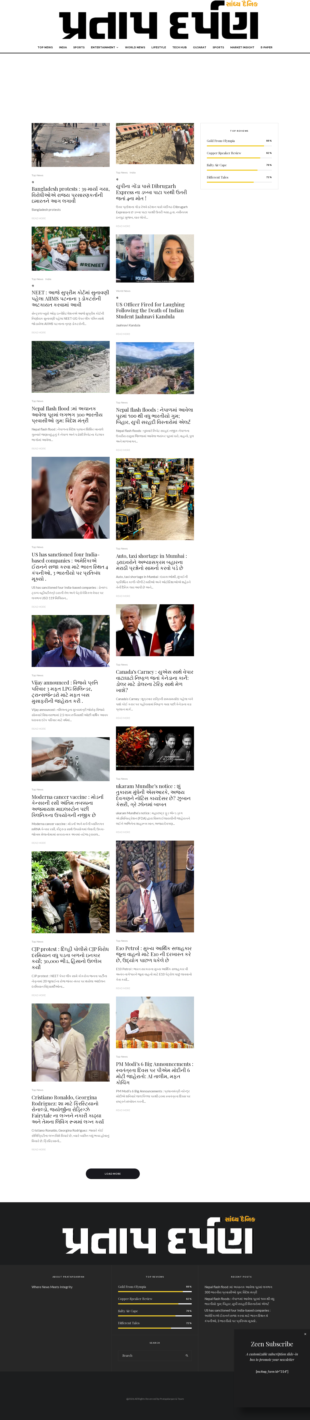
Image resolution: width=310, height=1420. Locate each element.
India (63, 47)
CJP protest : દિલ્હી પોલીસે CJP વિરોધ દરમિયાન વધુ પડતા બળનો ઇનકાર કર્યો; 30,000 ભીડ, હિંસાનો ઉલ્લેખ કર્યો (70, 958)
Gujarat (199, 47)
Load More (113, 1173)
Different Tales (217, 177)
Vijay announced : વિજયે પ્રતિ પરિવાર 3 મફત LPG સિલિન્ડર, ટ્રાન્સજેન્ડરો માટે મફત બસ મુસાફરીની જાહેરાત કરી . (65, 691)
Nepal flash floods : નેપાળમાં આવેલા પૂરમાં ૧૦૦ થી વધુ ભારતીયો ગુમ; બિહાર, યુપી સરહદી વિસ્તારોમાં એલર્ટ (154, 416)
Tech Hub (179, 47)
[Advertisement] (155, 85)
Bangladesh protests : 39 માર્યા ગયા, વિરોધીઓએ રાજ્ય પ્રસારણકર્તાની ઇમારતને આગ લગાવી (71, 195)
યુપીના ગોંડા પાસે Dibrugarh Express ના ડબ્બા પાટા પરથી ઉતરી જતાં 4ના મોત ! (151, 192)
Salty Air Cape (217, 165)
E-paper (266, 47)
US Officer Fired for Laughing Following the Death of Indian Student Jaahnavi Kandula (150, 310)
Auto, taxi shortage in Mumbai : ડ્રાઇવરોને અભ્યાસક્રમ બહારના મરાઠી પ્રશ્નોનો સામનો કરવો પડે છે (151, 562)
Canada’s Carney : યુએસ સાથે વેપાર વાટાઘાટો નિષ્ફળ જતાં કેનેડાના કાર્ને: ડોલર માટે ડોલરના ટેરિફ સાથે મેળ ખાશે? (154, 681)
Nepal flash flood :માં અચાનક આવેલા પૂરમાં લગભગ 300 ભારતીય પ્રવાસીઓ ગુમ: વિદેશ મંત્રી (67, 414)
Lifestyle (158, 47)
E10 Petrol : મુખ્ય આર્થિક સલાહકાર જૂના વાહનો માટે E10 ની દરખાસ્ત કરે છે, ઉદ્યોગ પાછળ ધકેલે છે (154, 954)
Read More (39, 218)
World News (135, 47)
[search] (186, 1356)
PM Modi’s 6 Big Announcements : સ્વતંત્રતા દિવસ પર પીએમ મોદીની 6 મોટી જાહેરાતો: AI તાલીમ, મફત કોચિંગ (154, 1073)
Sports (79, 47)
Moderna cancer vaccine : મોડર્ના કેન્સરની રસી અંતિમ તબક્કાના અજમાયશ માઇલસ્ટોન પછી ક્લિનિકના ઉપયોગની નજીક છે (68, 806)
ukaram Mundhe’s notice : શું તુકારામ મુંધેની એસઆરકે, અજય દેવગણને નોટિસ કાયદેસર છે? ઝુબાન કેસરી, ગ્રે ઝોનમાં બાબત (153, 795)
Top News (45, 47)
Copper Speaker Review (224, 153)
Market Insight (242, 47)
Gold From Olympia (221, 141)
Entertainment (103, 47)
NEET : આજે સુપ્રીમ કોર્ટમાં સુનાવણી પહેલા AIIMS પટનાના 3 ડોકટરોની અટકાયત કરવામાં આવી (70, 298)
